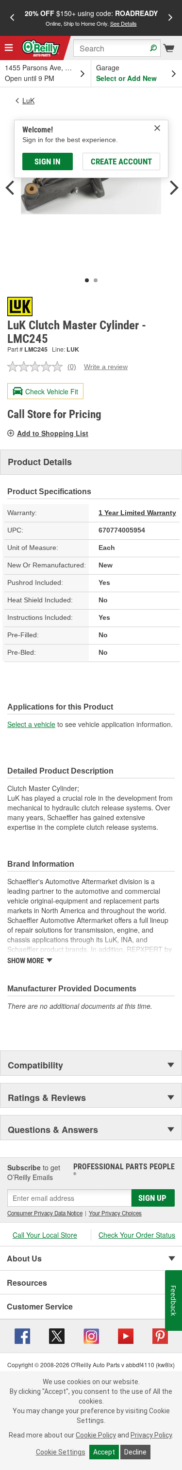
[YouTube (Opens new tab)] (125, 1335)
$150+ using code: (91, 17)
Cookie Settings (60, 1452)
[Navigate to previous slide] (12, 18)
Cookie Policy (96, 1435)
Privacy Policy (151, 1435)
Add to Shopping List (52, 433)
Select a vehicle (31, 724)
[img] (157, 128)
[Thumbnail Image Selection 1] (87, 280)
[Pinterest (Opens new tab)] (160, 1335)
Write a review (106, 367)
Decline (135, 1452)
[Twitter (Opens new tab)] (57, 1335)
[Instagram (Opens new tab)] (91, 1335)
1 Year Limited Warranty (137, 513)
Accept (104, 1452)
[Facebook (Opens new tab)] (22, 1335)
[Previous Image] (9, 189)
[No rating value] (37, 366)
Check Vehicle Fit (51, 391)
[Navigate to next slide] (170, 18)
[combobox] (117, 48)
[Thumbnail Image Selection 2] (95, 280)
